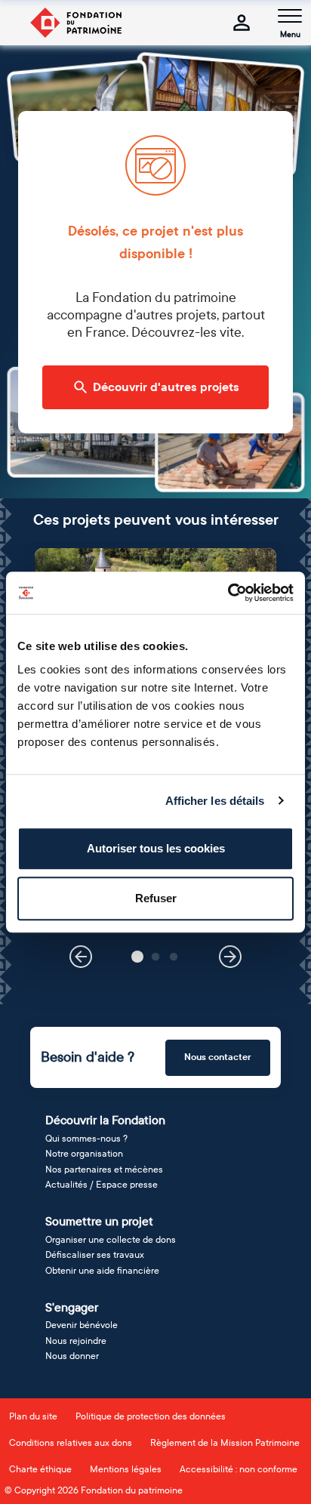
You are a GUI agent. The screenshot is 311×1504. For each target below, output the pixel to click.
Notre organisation (84, 1153)
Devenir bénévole (81, 1325)
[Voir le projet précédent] (80, 956)
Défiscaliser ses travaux (94, 1255)
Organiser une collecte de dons (110, 1239)
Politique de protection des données (150, 1416)
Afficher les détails (215, 800)
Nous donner (72, 1356)
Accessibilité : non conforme (238, 1469)
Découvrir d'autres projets (166, 387)
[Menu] (290, 16)
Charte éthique (40, 1469)
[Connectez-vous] (241, 23)
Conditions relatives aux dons (70, 1443)
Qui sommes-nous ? (86, 1138)
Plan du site (33, 1416)
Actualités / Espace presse (101, 1184)
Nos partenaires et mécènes (104, 1169)
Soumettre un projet (99, 1221)
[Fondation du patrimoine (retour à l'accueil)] (75, 22)
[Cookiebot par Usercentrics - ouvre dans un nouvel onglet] (228, 593)
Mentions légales (126, 1469)
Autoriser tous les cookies (156, 848)
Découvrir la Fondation (105, 1120)
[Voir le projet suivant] (230, 956)
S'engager (71, 1307)
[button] (137, 957)
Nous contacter (217, 1057)
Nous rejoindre (75, 1341)
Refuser (156, 898)
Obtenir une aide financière (102, 1270)
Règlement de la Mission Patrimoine (225, 1443)
